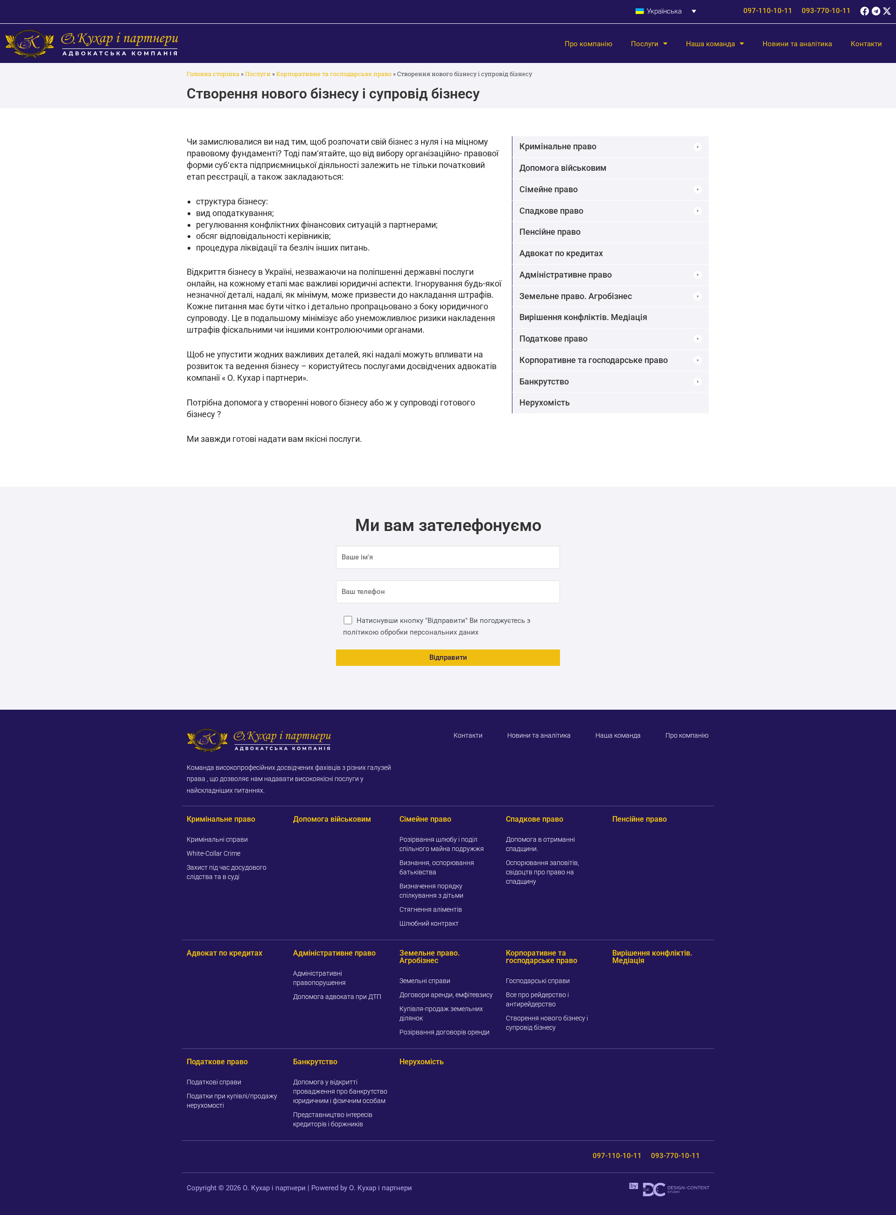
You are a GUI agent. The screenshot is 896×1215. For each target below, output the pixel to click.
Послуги (644, 44)
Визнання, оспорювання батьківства (436, 867)
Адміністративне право (334, 953)
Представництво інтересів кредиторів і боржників (332, 1119)
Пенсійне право (639, 819)
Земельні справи (424, 981)
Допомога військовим (332, 819)
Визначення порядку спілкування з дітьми (431, 890)
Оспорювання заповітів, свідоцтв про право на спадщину (542, 872)
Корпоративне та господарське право (334, 73)
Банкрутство (315, 1061)
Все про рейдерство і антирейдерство (537, 999)
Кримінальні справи (217, 839)
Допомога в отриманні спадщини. (540, 844)
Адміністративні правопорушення (319, 978)
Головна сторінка (213, 73)
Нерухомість (421, 1061)
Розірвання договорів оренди (444, 1032)
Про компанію (588, 44)
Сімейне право (425, 819)
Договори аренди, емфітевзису (446, 995)
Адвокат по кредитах (224, 953)
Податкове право (217, 1061)
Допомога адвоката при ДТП (337, 996)
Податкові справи (214, 1082)
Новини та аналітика (797, 44)
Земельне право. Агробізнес (429, 957)
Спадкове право (534, 819)
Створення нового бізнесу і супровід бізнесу (547, 1022)
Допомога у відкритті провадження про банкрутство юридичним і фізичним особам (340, 1091)
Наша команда (710, 44)
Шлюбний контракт (429, 923)
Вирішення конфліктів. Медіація (652, 957)
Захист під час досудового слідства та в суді (226, 872)
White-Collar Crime (213, 853)
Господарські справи (538, 981)
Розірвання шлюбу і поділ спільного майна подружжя (441, 844)
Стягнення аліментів (430, 909)
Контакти (866, 44)
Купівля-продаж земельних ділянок (441, 1013)
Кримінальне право (221, 819)
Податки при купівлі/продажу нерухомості (232, 1100)
